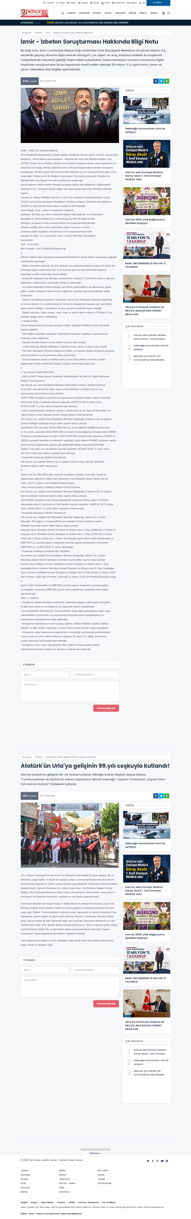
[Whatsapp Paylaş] (166, 81)
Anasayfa (26, 32)
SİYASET (97, 13)
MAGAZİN (120, 13)
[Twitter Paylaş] (161, 81)
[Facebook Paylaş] (155, 81)
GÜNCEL (71, 13)
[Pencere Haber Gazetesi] (35, 13)
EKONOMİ (84, 13)
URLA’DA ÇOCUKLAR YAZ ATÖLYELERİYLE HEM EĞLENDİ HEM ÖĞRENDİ (87, 22)
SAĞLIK (154, 13)
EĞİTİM (132, 13)
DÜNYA (143, 13)
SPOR (107, 13)
